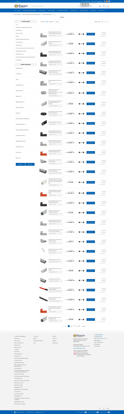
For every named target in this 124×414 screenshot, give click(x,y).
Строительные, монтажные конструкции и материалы (22, 399)
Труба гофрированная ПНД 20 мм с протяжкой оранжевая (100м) (55, 151)
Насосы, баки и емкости (19, 382)
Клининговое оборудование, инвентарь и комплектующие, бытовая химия (22, 371)
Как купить (54, 338)
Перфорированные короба (21, 51)
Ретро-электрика (17, 391)
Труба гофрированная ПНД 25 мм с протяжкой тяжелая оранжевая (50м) (55, 308)
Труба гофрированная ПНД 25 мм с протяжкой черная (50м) (55, 201)
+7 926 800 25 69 (98, 336)
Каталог (19, 10)
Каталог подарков (17, 368)
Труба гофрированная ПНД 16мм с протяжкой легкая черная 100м (55, 52)
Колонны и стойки (19, 33)
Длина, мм (18, 157)
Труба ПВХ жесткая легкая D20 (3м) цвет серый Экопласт (55, 250)
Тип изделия (18, 73)
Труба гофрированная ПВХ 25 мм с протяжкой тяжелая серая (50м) (55, 141)
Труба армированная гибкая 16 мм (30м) (55, 81)
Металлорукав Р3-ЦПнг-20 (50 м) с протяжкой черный (55, 298)
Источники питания (18, 360)
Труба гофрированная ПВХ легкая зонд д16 (54, 269)
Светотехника (42, 10)
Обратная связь (20, 412)
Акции (34, 342)
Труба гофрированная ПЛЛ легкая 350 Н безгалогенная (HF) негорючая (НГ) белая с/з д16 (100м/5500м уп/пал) (55, 180)
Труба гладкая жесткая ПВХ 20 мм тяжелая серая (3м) (55, 240)
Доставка (54, 340)
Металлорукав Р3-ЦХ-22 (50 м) (54, 278)
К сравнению (103, 32)
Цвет (17, 79)
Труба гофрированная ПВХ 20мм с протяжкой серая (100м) (55, 71)
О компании (35, 336)
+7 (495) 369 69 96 (98, 334)
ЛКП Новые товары (18, 378)
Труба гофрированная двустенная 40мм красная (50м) (54, 288)
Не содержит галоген (20, 135)
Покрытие (18, 113)
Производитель (19, 68)
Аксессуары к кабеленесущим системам (24, 27)
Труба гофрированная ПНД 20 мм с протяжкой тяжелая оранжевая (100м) (55, 192)
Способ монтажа (19, 85)
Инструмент (93, 10)
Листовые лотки (19, 45)
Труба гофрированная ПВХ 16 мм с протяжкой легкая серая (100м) (55, 221)
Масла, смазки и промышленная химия (21, 380)
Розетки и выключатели (63, 10)
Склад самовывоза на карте (79, 348)
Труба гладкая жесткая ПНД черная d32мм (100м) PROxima (55, 112)
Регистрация (87, 1)
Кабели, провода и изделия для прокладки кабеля (20, 365)
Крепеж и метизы (84, 10)
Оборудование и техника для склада (21, 389)
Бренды (34, 338)
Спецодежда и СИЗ (17, 395)
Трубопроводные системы (19, 401)
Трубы (17, 24)
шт (85, 251)
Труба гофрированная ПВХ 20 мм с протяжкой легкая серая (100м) (55, 33)
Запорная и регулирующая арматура (21, 358)
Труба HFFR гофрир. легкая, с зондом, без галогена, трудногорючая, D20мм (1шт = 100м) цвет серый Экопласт (55, 91)
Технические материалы (38, 340)
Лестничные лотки (19, 42)
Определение (99, 1)
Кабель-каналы (19, 30)
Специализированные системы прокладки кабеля (25, 57)
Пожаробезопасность (20, 124)
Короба (17, 36)
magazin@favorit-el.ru (102, 338)
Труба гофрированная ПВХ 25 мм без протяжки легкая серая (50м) (55, 230)
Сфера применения (20, 101)
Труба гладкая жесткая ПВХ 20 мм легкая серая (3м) (55, 160)
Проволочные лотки (20, 54)
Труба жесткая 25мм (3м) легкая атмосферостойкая (54, 318)
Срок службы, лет (19, 146)
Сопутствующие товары (18, 393)
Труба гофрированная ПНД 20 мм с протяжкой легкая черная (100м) (55, 131)
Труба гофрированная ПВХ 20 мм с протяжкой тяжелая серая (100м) (55, 62)
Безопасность (102, 10)
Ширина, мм (18, 96)
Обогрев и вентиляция (18, 385)
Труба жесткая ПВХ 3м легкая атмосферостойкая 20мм (54, 211)
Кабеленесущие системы (19, 362)
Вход (82, 1)
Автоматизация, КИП (18, 353)
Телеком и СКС (74, 10)
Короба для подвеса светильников (22, 39)
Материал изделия (20, 107)
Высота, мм (18, 152)
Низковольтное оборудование (29, 10)
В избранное (103, 34)
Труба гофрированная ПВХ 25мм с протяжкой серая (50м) (55, 170)
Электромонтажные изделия (19, 403)
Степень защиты (19, 90)
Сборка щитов (55, 342)
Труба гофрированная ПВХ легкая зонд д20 (54, 42)
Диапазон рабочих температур (22, 118)
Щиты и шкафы (51, 10)
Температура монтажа (20, 141)
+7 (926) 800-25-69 (29, 412)
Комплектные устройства (19, 374)
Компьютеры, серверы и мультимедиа (21, 376)
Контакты (18, 1)
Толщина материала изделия (22, 129)
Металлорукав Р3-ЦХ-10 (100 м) (54, 259)
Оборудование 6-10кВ (18, 387)
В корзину (91, 34)
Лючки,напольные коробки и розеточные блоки (25, 48)
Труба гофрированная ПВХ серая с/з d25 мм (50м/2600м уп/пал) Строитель (55, 102)
